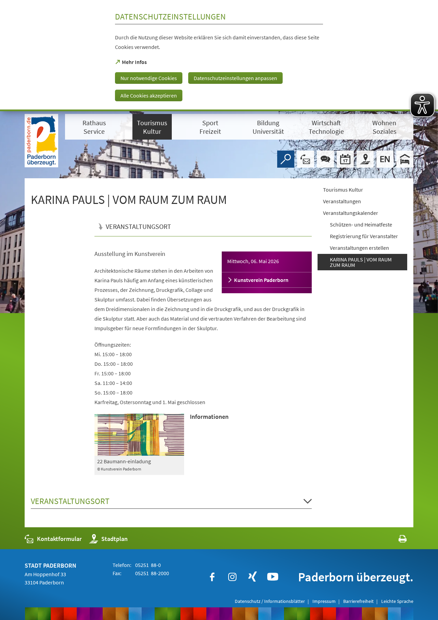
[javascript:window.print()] (396, 540)
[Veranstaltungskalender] (345, 159)
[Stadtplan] (365, 159)
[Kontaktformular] (305, 159)
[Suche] (285, 159)
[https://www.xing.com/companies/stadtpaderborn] (252, 576)
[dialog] (219, 55)
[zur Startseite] (41, 140)
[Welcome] (385, 159)
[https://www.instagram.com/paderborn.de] (232, 576)
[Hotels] (404, 159)
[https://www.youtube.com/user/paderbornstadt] (272, 576)
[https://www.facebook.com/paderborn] (212, 576)
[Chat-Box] (325, 159)
